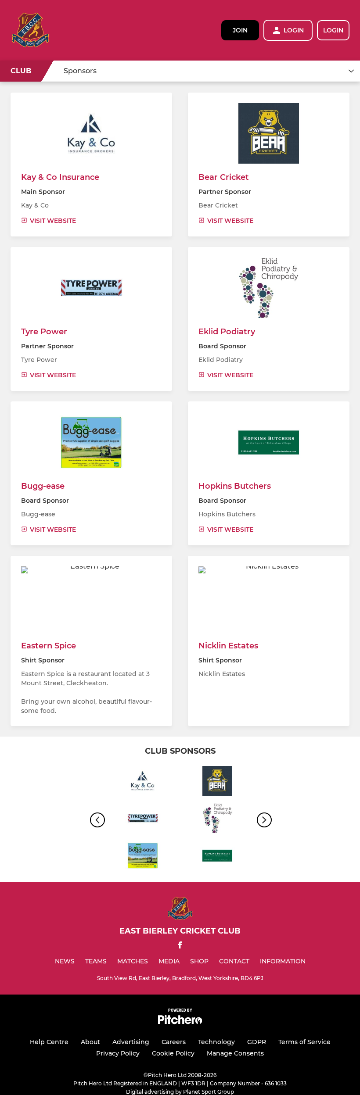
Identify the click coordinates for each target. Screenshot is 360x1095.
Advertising (130, 1042)
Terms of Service (304, 1042)
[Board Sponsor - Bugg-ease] (143, 857)
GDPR (256, 1042)
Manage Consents (235, 1053)
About (90, 1042)
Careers (174, 1042)
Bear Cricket (223, 177)
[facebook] (180, 946)
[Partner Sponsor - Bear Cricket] (217, 782)
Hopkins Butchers (234, 486)
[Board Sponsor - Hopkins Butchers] (217, 857)
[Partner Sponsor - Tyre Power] (143, 819)
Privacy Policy (118, 1053)
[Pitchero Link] (180, 1022)
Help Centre (49, 1042)
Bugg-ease (43, 486)
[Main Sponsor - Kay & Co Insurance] (143, 782)
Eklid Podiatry (226, 331)
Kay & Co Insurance (60, 177)
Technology (216, 1042)
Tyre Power (44, 331)
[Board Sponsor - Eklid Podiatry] (217, 819)
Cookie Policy (173, 1053)
